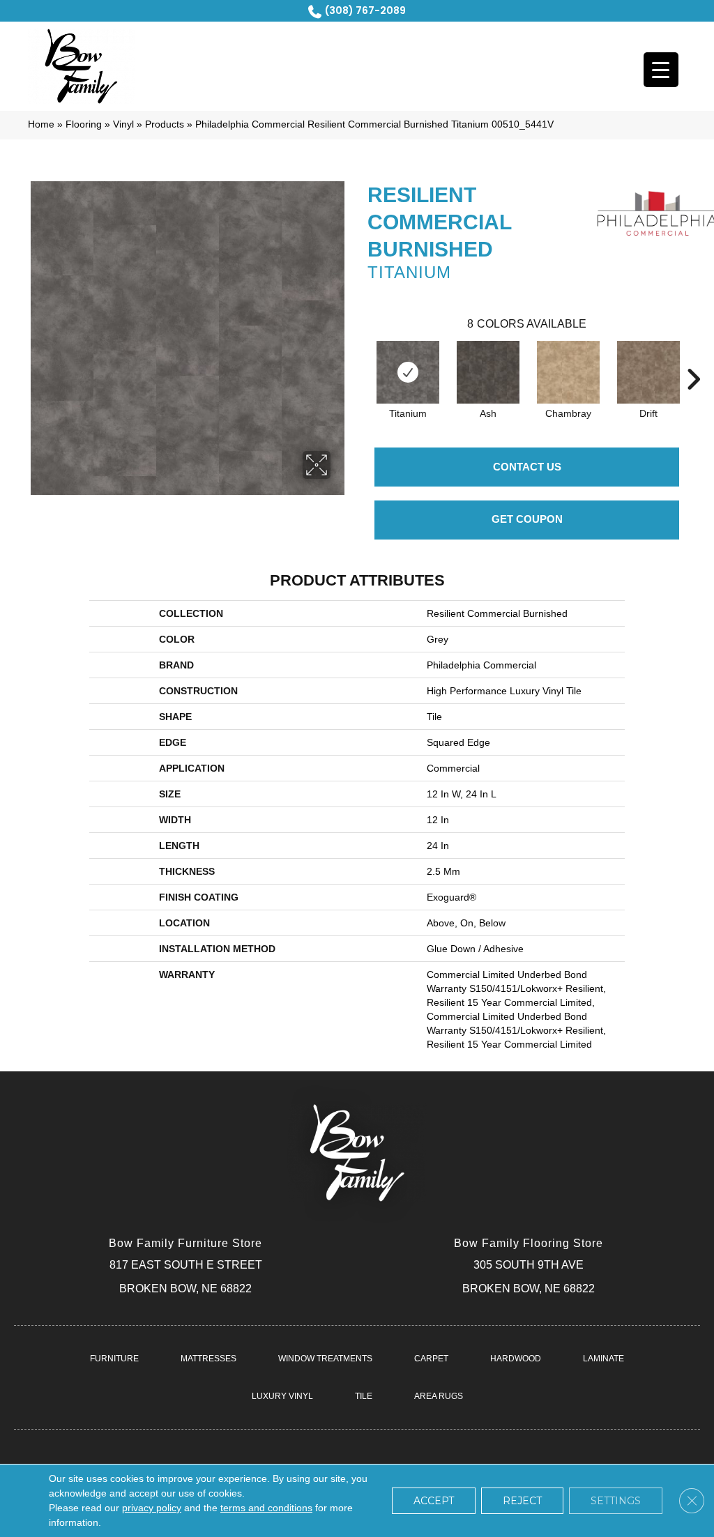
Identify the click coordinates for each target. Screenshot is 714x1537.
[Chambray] (568, 372)
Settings (616, 1500)
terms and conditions (266, 1507)
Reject (522, 1500)
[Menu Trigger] (661, 69)
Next (693, 358)
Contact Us (527, 467)
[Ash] (488, 372)
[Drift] (648, 372)
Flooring (84, 124)
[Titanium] (408, 372)
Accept (433, 1500)
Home (41, 124)
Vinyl (123, 124)
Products (164, 124)
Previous (360, 358)
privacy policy (151, 1507)
